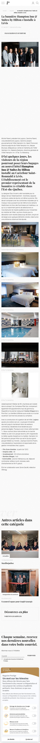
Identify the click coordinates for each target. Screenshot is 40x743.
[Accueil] (8, 2)
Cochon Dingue (29, 411)
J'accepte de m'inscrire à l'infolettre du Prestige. (13, 660)
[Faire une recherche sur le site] (37, 3)
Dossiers (12, 10)
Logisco (35, 420)
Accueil (5, 10)
